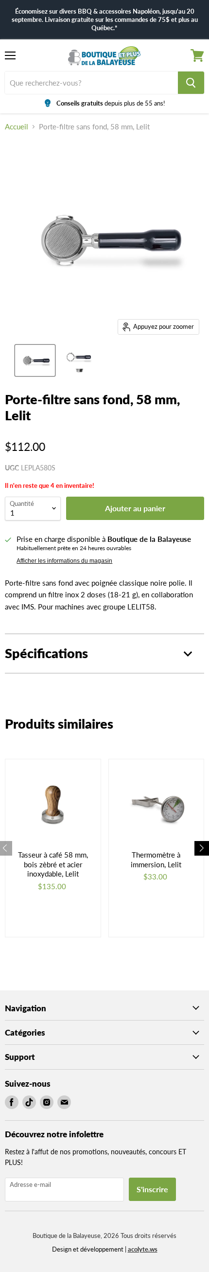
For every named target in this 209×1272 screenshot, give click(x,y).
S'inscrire (152, 1189)
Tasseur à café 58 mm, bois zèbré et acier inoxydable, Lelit (53, 864)
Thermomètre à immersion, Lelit (156, 859)
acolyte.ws (142, 1249)
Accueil (16, 127)
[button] (201, 848)
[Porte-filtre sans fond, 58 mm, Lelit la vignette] (35, 360)
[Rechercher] (191, 83)
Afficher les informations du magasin (64, 560)
